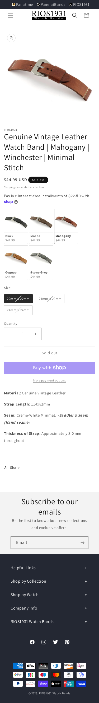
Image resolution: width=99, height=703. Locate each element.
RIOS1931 (80, 4)
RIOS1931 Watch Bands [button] (32, 621)
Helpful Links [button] (23, 567)
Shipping (9, 187)
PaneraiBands (53, 4)
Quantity (10, 323)
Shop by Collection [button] (28, 581)
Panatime (24, 4)
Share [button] (15, 467)
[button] (10, 15)
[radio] (16, 226)
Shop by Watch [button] (25, 594)
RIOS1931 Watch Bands (54, 693)
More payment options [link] (49, 380)
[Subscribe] (82, 542)
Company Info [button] (24, 608)
